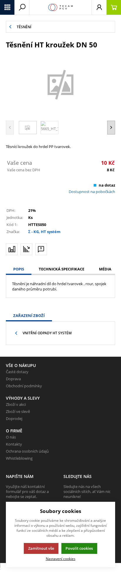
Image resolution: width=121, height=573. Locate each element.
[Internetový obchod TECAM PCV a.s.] (60, 7)
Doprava (13, 378)
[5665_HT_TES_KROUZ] (60, 84)
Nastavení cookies (60, 558)
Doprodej (14, 418)
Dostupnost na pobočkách (92, 191)
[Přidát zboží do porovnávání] (12, 249)
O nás (11, 437)
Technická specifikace (61, 269)
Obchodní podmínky (24, 385)
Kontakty (14, 444)
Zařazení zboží (29, 315)
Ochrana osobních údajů (27, 451)
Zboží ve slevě (18, 411)
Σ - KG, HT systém (44, 231)
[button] (7, 7)
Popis (18, 269)
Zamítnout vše (41, 548)
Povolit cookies (79, 548)
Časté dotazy (17, 371)
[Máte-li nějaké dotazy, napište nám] (41, 249)
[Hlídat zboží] (26, 249)
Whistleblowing (19, 458)
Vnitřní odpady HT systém (47, 333)
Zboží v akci (16, 404)
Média (105, 269)
